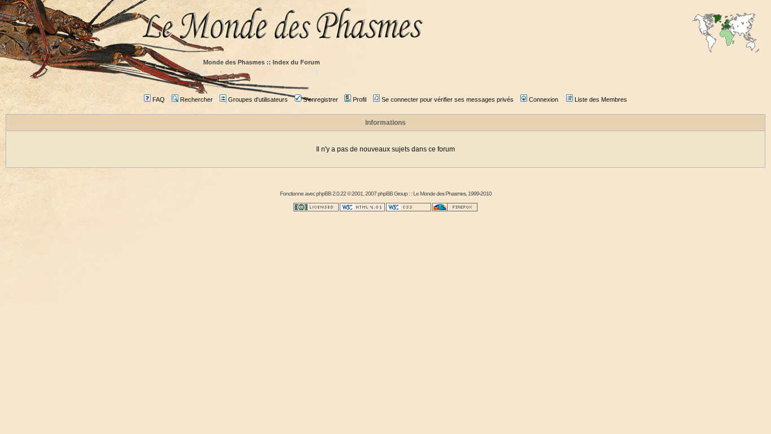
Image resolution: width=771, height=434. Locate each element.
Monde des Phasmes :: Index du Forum (261, 62)
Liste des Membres (601, 99)
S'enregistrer (320, 99)
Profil (359, 99)
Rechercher (196, 99)
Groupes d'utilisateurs (258, 99)
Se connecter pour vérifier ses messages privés (448, 99)
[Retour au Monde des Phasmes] (453, 27)
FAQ (158, 99)
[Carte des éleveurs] (726, 34)
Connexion (543, 99)
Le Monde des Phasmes (439, 193)
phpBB (323, 193)
